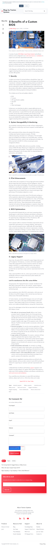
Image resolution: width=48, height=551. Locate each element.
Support (27, 524)
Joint (3, 529)
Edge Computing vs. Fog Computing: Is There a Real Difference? (15, 470)
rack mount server (30, 56)
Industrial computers (17, 385)
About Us (39, 524)
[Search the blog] (44, 11)
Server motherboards (23, 389)
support (32, 368)
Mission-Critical (5, 527)
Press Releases (16, 531)
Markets (38, 527)
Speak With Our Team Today (27, 381)
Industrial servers (37, 385)
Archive (14, 461)
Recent (3, 461)
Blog (14, 527)
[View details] (20, 519)
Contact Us (39, 534)
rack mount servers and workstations (17, 373)
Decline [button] (26, 5)
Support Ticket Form (30, 529)
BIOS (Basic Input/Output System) (26, 54)
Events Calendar (17, 534)
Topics (8, 461)
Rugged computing (13, 389)
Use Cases (15, 529)
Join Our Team (39, 531)
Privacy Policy (43, 544)
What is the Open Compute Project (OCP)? (11, 467)
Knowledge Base (29, 527)
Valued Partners (40, 529)
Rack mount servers (22, 387)
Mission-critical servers (35, 389)
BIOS (10, 391)
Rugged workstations (32, 387)
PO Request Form (29, 534)
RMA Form (27, 531)
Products (4, 524)
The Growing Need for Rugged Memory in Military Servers (14, 465)
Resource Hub (17, 524)
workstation (39, 56)
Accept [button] (21, 5)
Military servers (12, 387)
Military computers (28, 385)
